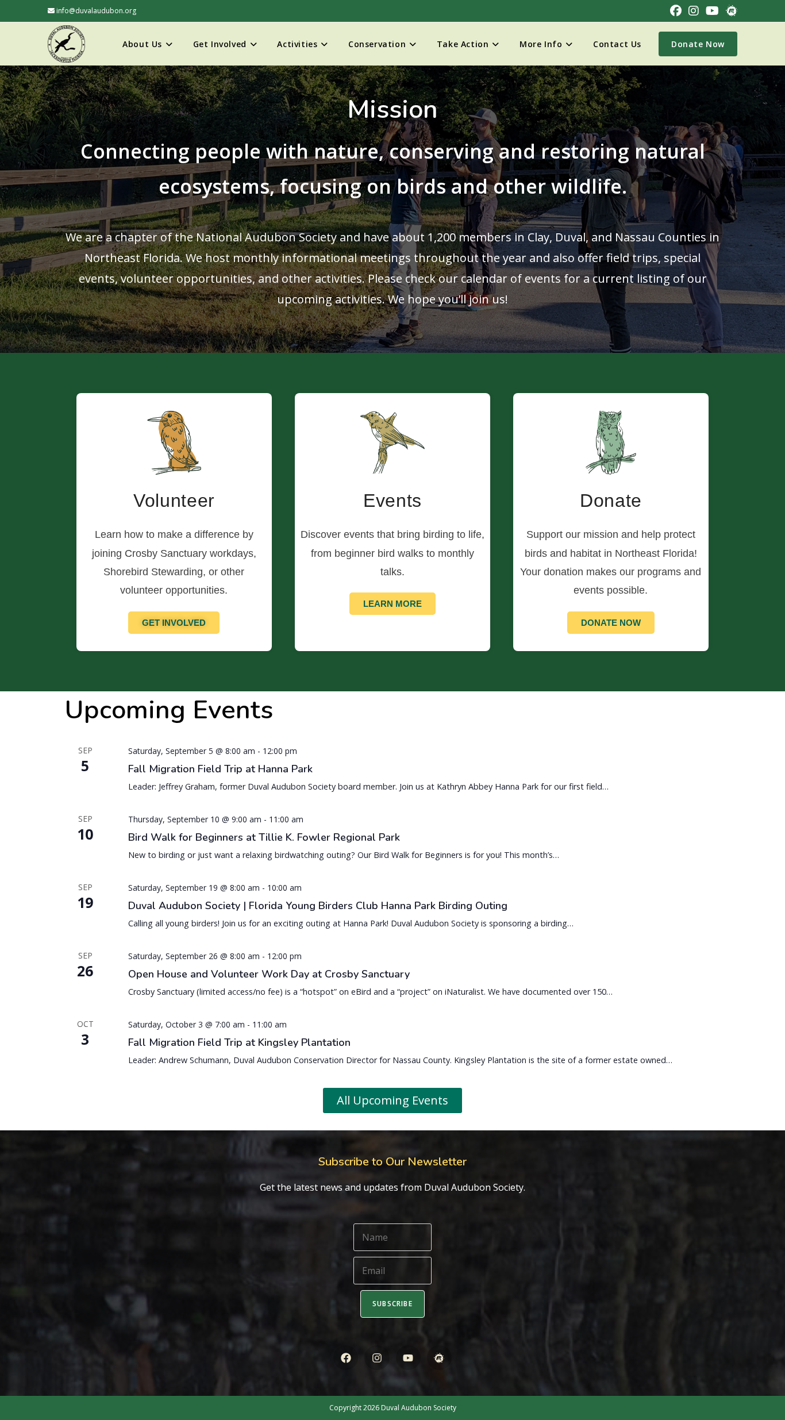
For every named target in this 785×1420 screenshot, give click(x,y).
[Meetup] (439, 1357)
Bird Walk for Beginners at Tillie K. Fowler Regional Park (264, 837)
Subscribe (392, 1304)
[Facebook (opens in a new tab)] (676, 11)
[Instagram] (376, 1357)
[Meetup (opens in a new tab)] (729, 11)
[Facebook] (345, 1357)
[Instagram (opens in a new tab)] (693, 11)
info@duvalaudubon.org (95, 11)
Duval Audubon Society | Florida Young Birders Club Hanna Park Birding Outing (317, 906)
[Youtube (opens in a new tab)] (712, 11)
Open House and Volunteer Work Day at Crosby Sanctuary (269, 974)
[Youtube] (408, 1357)
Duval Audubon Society (418, 1408)
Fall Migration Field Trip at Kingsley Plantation (239, 1042)
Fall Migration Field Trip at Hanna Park (220, 769)
